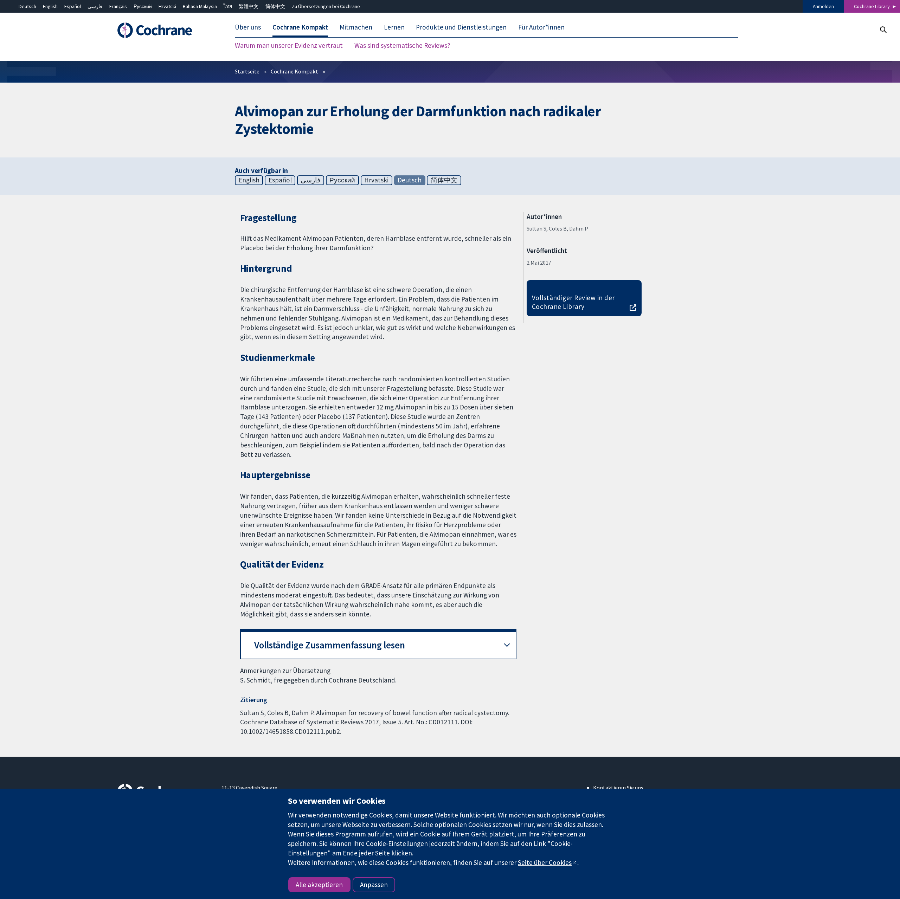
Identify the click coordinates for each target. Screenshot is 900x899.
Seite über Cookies (545, 862)
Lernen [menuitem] (394, 27)
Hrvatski (167, 6)
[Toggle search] (883, 29)
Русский (143, 6)
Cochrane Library (872, 6)
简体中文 (275, 6)
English (50, 6)
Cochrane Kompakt (294, 71)
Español (72, 6)
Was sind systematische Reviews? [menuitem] (402, 45)
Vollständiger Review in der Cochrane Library (573, 302)
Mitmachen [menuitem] (356, 27)
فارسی (95, 6)
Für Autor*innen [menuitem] (541, 27)
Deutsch (27, 6)
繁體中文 (248, 6)
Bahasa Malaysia (200, 6)
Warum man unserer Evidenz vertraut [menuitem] (289, 45)
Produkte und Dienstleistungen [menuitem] (461, 27)
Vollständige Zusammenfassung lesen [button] (329, 645)
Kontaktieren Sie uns (618, 787)
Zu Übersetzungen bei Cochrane (326, 6)
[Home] (164, 30)
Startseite (247, 71)
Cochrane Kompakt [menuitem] (300, 27)
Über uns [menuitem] (248, 27)
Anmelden (823, 6)
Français (118, 6)
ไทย (228, 6)
